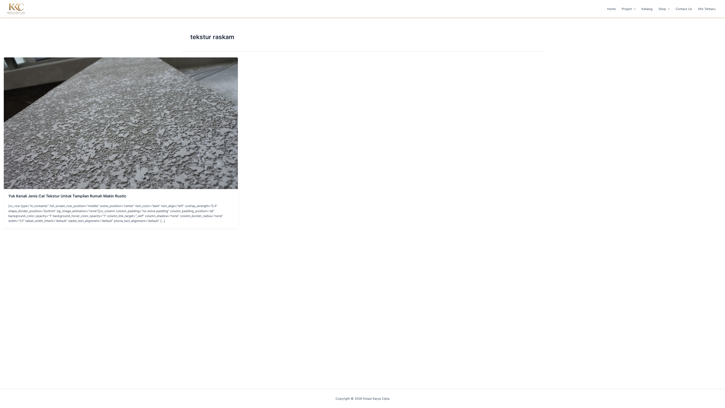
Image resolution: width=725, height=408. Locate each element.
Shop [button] (662, 9)
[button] (634, 9)
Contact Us (684, 9)
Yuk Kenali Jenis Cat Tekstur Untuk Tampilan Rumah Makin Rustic (67, 196)
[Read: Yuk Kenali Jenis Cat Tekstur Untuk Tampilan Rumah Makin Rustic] (121, 123)
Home (611, 9)
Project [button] (627, 9)
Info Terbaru (706, 9)
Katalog (647, 9)
